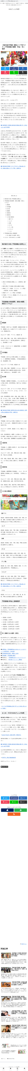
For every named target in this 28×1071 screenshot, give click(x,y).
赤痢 (10, 223)
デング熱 (11, 227)
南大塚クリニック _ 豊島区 (15, 659)
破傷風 (8, 210)
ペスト (10, 231)
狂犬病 (8, 208)
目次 (12, 195)
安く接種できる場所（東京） (13, 235)
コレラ (10, 221)
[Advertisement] (14, 27)
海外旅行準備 (5, 766)
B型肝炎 (9, 215)
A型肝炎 (9, 212)
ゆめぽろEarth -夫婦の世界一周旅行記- (11, 735)
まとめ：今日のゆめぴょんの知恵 (12, 237)
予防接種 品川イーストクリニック (17, 657)
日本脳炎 (9, 206)
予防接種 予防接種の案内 (8, 655)
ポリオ (10, 225)
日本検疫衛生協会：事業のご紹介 (10, 653)
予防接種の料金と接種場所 (11, 233)
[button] (25, 499)
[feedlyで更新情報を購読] (20, 810)
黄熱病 (8, 204)
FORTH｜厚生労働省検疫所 (9, 757)
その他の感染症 (10, 217)
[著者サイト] (7, 810)
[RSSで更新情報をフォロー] (14, 814)
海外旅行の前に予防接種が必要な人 (13, 198)
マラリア (11, 229)
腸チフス (11, 219)
